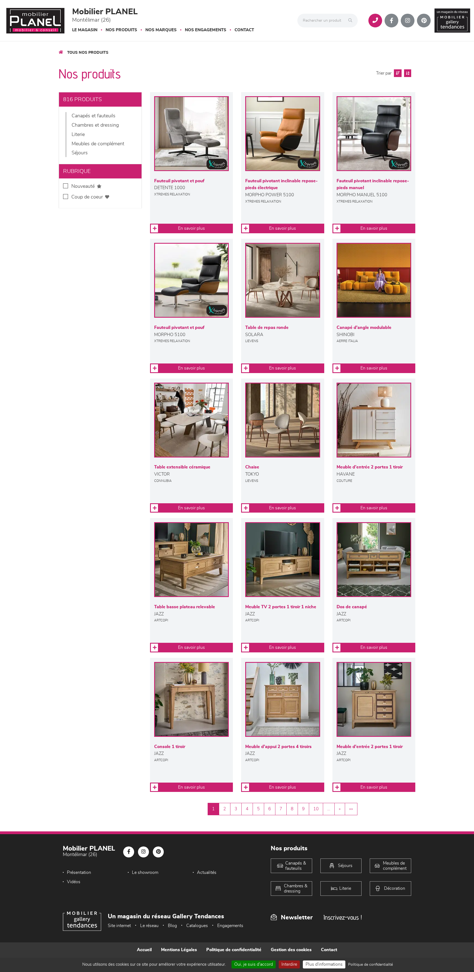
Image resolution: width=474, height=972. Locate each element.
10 (316, 809)
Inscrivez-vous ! (342, 917)
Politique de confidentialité (233, 950)
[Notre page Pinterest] (424, 20)
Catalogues (197, 925)
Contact (244, 30)
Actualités (206, 872)
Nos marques (161, 30)
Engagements (230, 925)
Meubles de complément (98, 143)
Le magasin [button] (84, 30)
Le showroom (145, 872)
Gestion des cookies (291, 950)
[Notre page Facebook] (391, 20)
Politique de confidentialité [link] (370, 965)
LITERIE (78, 134)
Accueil (144, 950)
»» (351, 809)
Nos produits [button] (121, 30)
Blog (172, 925)
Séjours (80, 152)
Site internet (119, 925)
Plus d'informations (324, 964)
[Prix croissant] (397, 73)
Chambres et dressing (95, 125)
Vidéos (73, 882)
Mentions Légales (179, 950)
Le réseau (149, 925)
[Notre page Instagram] (407, 20)
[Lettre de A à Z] (407, 73)
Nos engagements (205, 30)
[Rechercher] (352, 20)
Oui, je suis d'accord (253, 964)
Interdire (289, 964)
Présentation (79, 872)
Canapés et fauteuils (93, 115)
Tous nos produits (87, 53)
